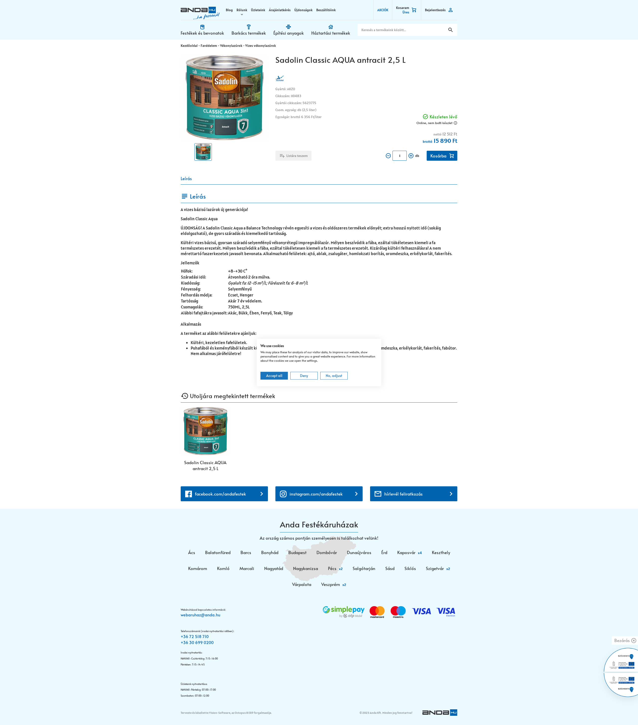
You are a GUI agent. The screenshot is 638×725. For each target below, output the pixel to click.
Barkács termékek (249, 33)
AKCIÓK (382, 10)
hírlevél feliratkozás (403, 494)
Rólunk (242, 10)
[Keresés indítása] (451, 30)
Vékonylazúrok (231, 45)
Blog (229, 10)
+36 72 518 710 (195, 636)
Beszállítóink (326, 10)
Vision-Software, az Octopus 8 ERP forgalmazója (240, 713)
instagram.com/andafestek (316, 494)
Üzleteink (258, 10)
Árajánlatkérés (280, 10)
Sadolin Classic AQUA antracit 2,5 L (205, 465)
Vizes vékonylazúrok (260, 45)
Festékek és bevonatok (202, 33)
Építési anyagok (288, 33)
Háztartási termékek (330, 33)
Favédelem (209, 45)
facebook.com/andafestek (220, 494)
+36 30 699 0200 (197, 642)
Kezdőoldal (189, 45)
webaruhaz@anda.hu (200, 614)
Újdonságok (303, 10)
